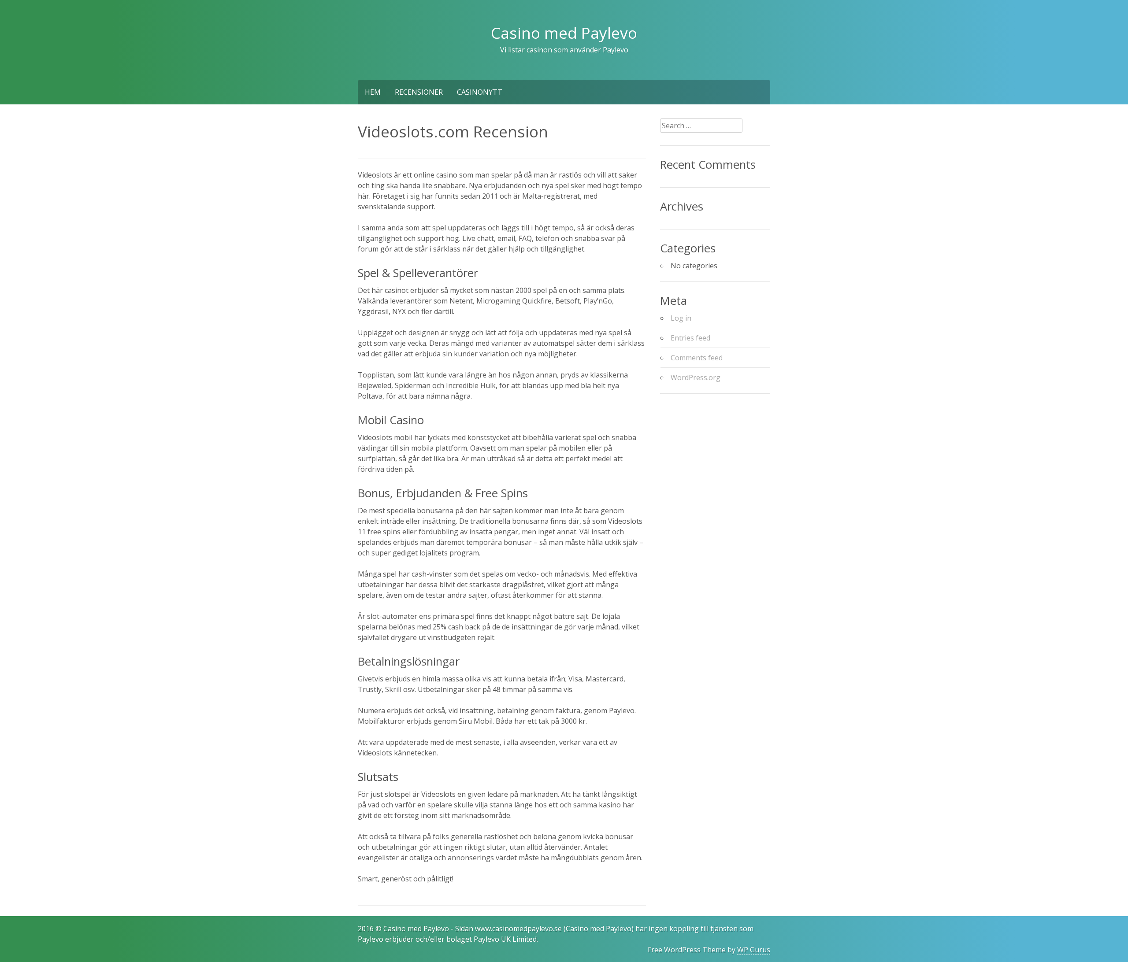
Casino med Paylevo (564, 32)
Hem (373, 92)
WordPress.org (695, 377)
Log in (681, 318)
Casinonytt (479, 92)
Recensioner (419, 92)
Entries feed (690, 338)
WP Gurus (753, 950)
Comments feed (697, 358)
